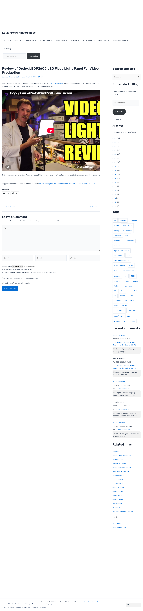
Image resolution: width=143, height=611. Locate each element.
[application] (10, 40)
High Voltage (45, 40)
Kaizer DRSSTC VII (122, 430)
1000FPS (123, 220)
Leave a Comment (9, 77)
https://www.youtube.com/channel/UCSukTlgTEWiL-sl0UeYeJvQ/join (67, 184)
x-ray (126, 321)
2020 (115, 162)
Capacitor (127, 230)
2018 (114, 170)
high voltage (119, 265)
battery (116, 231)
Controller (117, 235)
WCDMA (117, 321)
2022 (114, 154)
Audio (16, 40)
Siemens (117, 301)
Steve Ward (117, 495)
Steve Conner (118, 491)
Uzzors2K (116, 507)
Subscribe (34, 56)
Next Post (95, 206)
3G (115, 220)
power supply (128, 286)
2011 (114, 198)
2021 (114, 158)
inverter (117, 276)
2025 (114, 142)
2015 (114, 182)
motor (127, 281)
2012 (114, 194)
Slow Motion (130, 301)
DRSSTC (117, 240)
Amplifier (133, 220)
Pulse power (125, 291)
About (6, 40)
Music (135, 281)
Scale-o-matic (118, 487)
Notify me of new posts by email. (17, 283)
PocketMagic (118, 479)
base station (127, 225)
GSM (129, 255)
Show (131, 296)
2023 (115, 150)
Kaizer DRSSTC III (122, 389)
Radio (136, 291)
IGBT (116, 271)
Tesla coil (132, 311)
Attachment (7, 266)
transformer (118, 316)
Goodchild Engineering (122, 467)
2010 (114, 202)
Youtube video (57, 83)
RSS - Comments (119, 528)
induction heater (129, 271)
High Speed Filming (122, 260)
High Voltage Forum (121, 471)
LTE (126, 276)
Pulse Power (88, 40)
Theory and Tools (119, 40)
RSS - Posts (117, 523)
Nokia (116, 286)
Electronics (60, 40)
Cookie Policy (42, 607)
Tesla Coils (102, 40)
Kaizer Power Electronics (19, 32)
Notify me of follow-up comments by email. (21, 278)
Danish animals (119, 463)
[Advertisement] (71, 14)
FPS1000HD (118, 255)
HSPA (131, 265)
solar (116, 305)
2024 (114, 146)
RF (115, 296)
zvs (133, 321)
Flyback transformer (121, 251)
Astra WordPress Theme (93, 602)
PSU (115, 291)
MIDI (133, 276)
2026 (115, 138)
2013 (114, 190)
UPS (128, 316)
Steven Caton (118, 499)
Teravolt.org (117, 503)
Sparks (124, 305)
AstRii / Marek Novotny (122, 455)
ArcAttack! (117, 451)
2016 (114, 178)
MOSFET (117, 281)
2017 (114, 174)
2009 (115, 206)
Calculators (29, 40)
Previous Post (8, 206)
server (122, 296)
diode (127, 235)
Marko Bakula (118, 475)
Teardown (119, 311)
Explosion (118, 246)
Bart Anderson (118, 459)
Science (74, 40)
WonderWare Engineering (123, 511)
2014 (114, 186)
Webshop (7, 49)
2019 (114, 166)
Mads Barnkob (119, 335)
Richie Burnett (118, 483)
